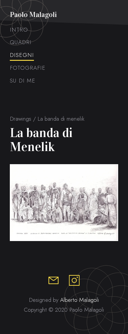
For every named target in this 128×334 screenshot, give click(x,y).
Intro (19, 30)
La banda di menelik (61, 119)
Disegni (22, 55)
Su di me (22, 81)
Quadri (21, 42)
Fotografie (28, 68)
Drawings (20, 119)
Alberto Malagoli (79, 300)
